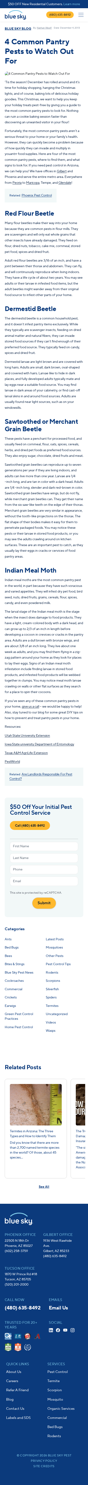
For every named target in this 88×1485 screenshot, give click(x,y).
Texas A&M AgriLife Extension (26, 753)
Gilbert (62, 171)
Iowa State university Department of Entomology (39, 744)
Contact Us (15, 1408)
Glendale (64, 183)
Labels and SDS (18, 1418)
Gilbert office (58, 1235)
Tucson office (20, 1268)
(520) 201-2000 (16, 1284)
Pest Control (57, 1372)
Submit (44, 903)
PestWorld (12, 762)
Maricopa (32, 183)
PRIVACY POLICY (44, 1461)
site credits (43, 1466)
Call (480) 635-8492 (30, 826)
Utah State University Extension (27, 736)
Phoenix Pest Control (37, 195)
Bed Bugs (55, 1427)
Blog (10, 1399)
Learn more (71, 4)
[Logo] (16, 15)
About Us (13, 1372)
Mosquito (55, 1399)
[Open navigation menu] (80, 14)
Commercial (57, 1418)
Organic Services (61, 1408)
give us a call (30, 707)
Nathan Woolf (44, 27)
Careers (12, 1381)
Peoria (17, 183)
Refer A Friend (17, 1390)
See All (44, 1187)
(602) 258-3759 (16, 1251)
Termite (53, 1381)
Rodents (54, 1436)
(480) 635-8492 (60, 15)
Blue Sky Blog (18, 29)
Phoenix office (20, 1235)
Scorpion (54, 1390)
